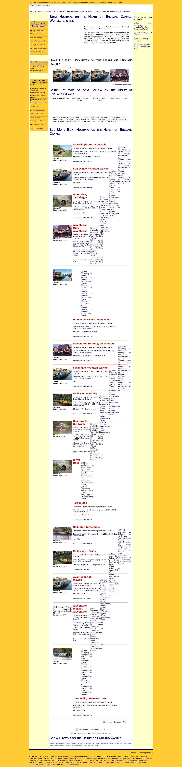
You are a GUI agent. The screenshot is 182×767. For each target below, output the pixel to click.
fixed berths (81, 119)
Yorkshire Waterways (36, 128)
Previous (117, 722)
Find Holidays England (38, 2)
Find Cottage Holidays (59, 760)
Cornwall (48, 11)
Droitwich (100, 144)
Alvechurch (80, 230)
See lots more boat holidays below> (122, 84)
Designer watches (118, 760)
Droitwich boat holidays (37, 34)
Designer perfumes (102, 760)
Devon (55, 11)
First (125, 722)
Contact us (134, 753)
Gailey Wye (80, 551)
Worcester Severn (84, 319)
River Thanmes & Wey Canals (39, 124)
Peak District (95, 11)
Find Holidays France (134, 760)
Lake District (71, 11)
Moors (118, 11)
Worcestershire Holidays (57, 2)
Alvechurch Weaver (80, 607)
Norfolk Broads (83, 11)
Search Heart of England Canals (37, 67)
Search (40, 11)
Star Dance (80, 168)
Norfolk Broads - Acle (36, 85)
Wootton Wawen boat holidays (39, 48)
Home (33, 11)
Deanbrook (80, 421)
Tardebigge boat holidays (37, 44)
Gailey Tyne (80, 393)
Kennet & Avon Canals (36, 113)
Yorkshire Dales (108, 11)
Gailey (93, 393)
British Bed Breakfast (135, 758)
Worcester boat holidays (37, 52)
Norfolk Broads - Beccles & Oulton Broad (38, 89)
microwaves (91, 119)
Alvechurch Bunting (85, 343)
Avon (76, 576)
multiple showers (59, 121)
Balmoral (78, 526)
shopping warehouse (70, 764)
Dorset (62, 11)
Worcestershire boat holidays (80, 2)
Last (110, 722)
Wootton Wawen (98, 168)
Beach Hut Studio (90, 756)
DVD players (103, 119)
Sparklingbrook (82, 144)
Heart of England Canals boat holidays (108, 2)
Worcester (103, 319)
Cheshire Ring (34, 106)
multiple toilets (72, 121)
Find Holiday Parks (89, 758)
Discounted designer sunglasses (81, 760)
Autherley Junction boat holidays (37, 30)
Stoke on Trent (97, 698)
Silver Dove (76, 461)
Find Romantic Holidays (116, 758)
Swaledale (79, 367)
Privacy (149, 753)
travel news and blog (133, 762)
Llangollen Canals (35, 117)
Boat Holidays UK (117, 762)
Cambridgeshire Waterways (38, 103)
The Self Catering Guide (52, 758)
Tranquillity (80, 698)
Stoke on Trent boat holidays (38, 41)
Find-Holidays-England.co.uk (61, 756)
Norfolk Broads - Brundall (37, 92)
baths (89, 121)
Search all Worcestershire (37, 70)
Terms (142, 753)
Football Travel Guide (84, 762)
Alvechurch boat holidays (37, 26)
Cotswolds (126, 11)
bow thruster (70, 119)
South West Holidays (101, 762)
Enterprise (79, 194)
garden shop (52, 764)
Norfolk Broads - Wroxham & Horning (38, 100)
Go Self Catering (43, 760)
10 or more (123, 98)
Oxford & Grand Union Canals (39, 121)
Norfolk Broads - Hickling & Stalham (38, 96)
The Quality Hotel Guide (72, 758)
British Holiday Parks (66, 762)
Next (105, 722)
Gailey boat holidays (36, 37)
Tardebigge (80, 197)
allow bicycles (113, 121)
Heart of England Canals (37, 110)
